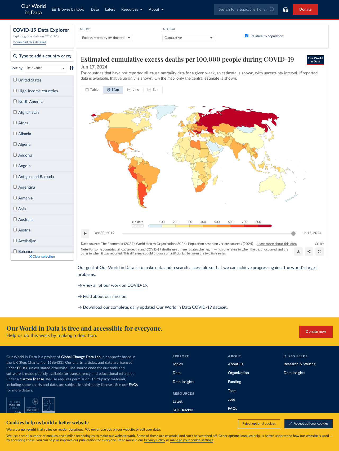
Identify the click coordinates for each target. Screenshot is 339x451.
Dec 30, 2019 (104, 233)
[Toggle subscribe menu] (285, 9)
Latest (110, 9)
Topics (178, 364)
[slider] (293, 233)
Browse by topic (71, 9)
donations (76, 429)
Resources (129, 9)
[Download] (298, 251)
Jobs (231, 400)
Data (95, 9)
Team (232, 391)
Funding (234, 382)
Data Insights (183, 382)
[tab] (92, 90)
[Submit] (271, 9)
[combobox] (246, 9)
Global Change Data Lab (81, 357)
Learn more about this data (277, 244)
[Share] (309, 251)
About (154, 9)
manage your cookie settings (191, 440)
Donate (305, 9)
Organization (238, 373)
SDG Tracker (183, 410)
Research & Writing (299, 364)
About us (235, 364)
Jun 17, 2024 (311, 233)
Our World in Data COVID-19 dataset (191, 307)
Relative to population (267, 36)
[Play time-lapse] (85, 233)
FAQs (133, 385)
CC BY (319, 243)
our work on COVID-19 (125, 285)
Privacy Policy (154, 440)
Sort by (17, 68)
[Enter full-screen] (319, 251)
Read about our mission (104, 296)
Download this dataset (29, 42)
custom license (32, 379)
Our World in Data (33, 9)
